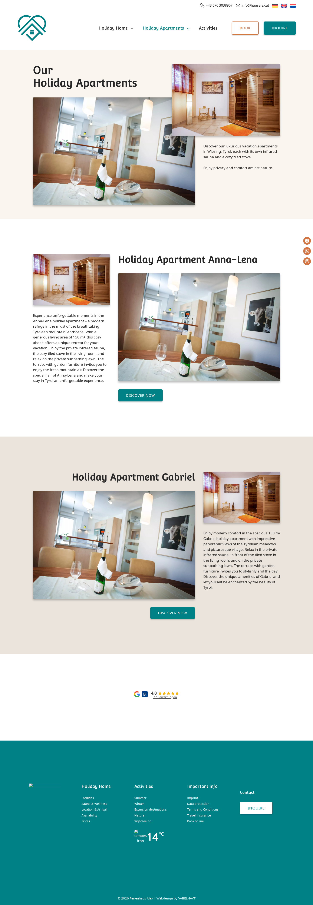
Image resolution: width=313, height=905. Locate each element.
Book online (195, 821)
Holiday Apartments (163, 28)
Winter (139, 803)
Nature (139, 815)
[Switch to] (273, 6)
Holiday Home (113, 28)
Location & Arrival (94, 809)
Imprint (192, 798)
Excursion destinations (150, 809)
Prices (86, 821)
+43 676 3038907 (219, 5)
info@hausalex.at (255, 5)
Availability (89, 815)
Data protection (198, 803)
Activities (208, 28)
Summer (140, 798)
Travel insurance (199, 815)
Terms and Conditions (202, 809)
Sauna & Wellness (94, 803)
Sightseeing (142, 821)
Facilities (88, 798)
